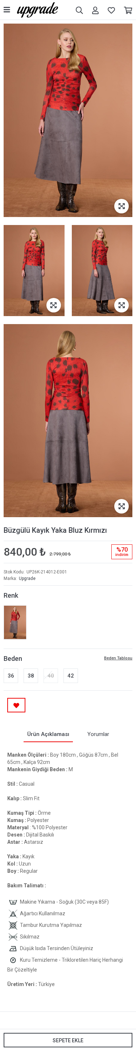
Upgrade (27, 578)
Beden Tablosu (118, 658)
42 (70, 675)
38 (31, 675)
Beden (13, 658)
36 (11, 675)
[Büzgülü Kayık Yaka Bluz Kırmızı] (15, 622)
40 (51, 675)
